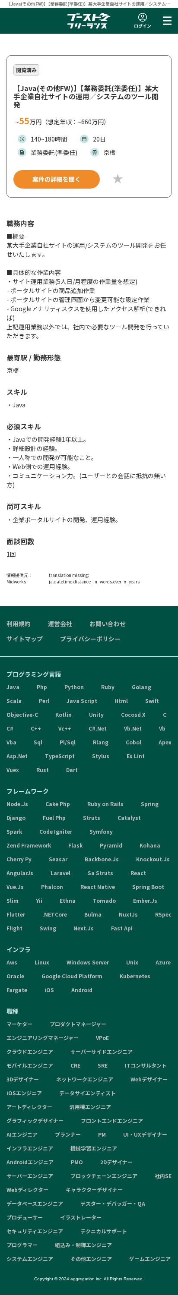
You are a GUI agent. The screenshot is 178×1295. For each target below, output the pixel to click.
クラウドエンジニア (29, 1051)
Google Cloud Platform (71, 976)
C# (9, 728)
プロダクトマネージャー (78, 1023)
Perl (44, 700)
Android (81, 989)
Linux (42, 962)
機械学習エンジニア (93, 1148)
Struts (91, 817)
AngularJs (19, 872)
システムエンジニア (29, 1258)
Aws (11, 962)
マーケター (19, 1023)
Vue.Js (15, 886)
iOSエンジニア (24, 1092)
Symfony (101, 831)
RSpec (163, 914)
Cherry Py (19, 859)
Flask (75, 845)
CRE (75, 1065)
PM (102, 1134)
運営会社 (60, 623)
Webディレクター (27, 1189)
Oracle (15, 976)
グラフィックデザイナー (35, 1120)
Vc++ (64, 728)
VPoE (102, 1037)
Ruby (107, 686)
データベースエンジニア (34, 1203)
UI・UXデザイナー (145, 1134)
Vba (11, 742)
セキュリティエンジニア (34, 1231)
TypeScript (60, 755)
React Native (97, 886)
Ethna (68, 900)
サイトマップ (24, 638)
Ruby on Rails (105, 803)
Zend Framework (28, 845)
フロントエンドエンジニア (112, 1120)
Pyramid (111, 845)
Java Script (82, 700)
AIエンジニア (22, 1134)
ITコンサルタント (146, 1065)
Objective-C (22, 714)
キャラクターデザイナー (94, 1189)
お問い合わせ (107, 623)
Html (121, 700)
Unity (96, 714)
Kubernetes (135, 976)
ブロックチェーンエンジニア (103, 1175)
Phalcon (52, 886)
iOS (49, 989)
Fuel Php (54, 817)
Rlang (100, 742)
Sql (38, 742)
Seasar (58, 859)
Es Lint (136, 755)
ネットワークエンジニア (84, 1079)
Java (12, 686)
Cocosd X (133, 714)
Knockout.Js (153, 859)
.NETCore (54, 914)
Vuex (12, 769)
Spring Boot (148, 886)
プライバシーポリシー (90, 638)
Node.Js (17, 803)
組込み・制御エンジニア (83, 1244)
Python (74, 686)
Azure (163, 962)
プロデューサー (24, 1217)
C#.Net (98, 728)
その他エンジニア (91, 1258)
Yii (39, 900)
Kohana (150, 845)
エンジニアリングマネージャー (42, 1037)
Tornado (104, 900)
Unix (132, 962)
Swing (48, 928)
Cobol (133, 742)
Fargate (16, 989)
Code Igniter (55, 831)
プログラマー (22, 1244)
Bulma (93, 914)
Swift (152, 700)
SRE (103, 1065)
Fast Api (122, 928)
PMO (77, 1162)
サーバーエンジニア (29, 1175)
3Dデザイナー (22, 1079)
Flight (14, 928)
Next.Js (83, 928)
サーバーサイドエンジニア (101, 1051)
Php (42, 686)
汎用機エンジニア (90, 1106)
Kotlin (63, 714)
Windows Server (88, 962)
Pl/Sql (68, 742)
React (138, 872)
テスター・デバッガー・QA (112, 1203)
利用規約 (18, 623)
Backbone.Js (102, 859)
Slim (12, 900)
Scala (14, 700)
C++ (36, 728)
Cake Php (57, 803)
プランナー (68, 1134)
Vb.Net (133, 728)
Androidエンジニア (30, 1162)
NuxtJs (128, 914)
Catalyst (129, 817)
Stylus (100, 755)
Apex (165, 742)
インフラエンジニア (29, 1148)
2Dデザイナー (116, 1162)
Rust (42, 769)
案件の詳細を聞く (56, 179)
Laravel (60, 872)
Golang (141, 686)
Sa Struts (100, 872)
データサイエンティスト (87, 1092)
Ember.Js (145, 900)
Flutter (15, 914)
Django (15, 817)
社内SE (163, 1175)
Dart (72, 769)
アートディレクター (29, 1106)
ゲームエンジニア (150, 1258)
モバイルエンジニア (29, 1065)
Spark (14, 831)
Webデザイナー (149, 1079)
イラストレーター (81, 1217)
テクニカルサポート (103, 1231)
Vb (162, 728)
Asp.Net (17, 755)
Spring (150, 803)
